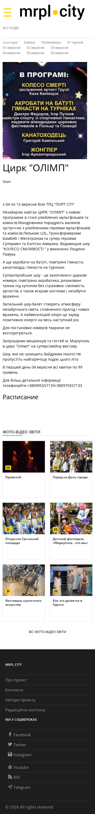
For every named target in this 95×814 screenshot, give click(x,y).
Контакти (14, 689)
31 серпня (75, 42)
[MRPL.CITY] (52, 12)
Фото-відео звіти (21, 431)
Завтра (29, 42)
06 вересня (59, 52)
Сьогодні (10, 42)
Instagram (22, 754)
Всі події (11, 27)
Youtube (20, 767)
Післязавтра (51, 42)
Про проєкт (16, 679)
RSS (16, 777)
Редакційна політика (25, 709)
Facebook (22, 734)
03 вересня (59, 47)
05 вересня (35, 52)
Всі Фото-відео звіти (47, 631)
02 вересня (35, 47)
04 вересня (11, 52)
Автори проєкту (20, 699)
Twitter (19, 744)
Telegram (21, 787)
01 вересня (11, 47)
